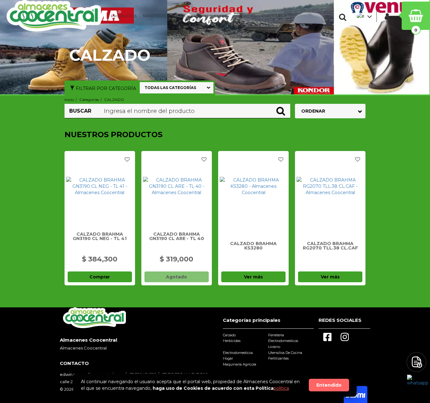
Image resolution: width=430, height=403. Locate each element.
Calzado (229, 335)
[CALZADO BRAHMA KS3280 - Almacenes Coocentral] (253, 186)
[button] (344, 17)
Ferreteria (276, 335)
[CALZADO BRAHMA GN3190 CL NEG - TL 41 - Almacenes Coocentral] (99, 186)
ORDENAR (313, 111)
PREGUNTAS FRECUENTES (201, 16)
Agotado (176, 277)
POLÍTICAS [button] (272, 15)
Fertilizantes (278, 358)
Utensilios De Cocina (285, 352)
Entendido (329, 385)
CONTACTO (244, 16)
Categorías (89, 99)
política (281, 388)
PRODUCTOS (124, 16)
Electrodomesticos (238, 352)
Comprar (99, 277)
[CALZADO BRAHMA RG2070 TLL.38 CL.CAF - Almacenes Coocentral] (330, 186)
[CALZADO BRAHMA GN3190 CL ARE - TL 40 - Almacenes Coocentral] (176, 186)
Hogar (228, 358)
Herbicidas (231, 341)
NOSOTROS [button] (155, 15)
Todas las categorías (170, 87)
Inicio (69, 99)
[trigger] (416, 362)
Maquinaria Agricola (239, 364)
